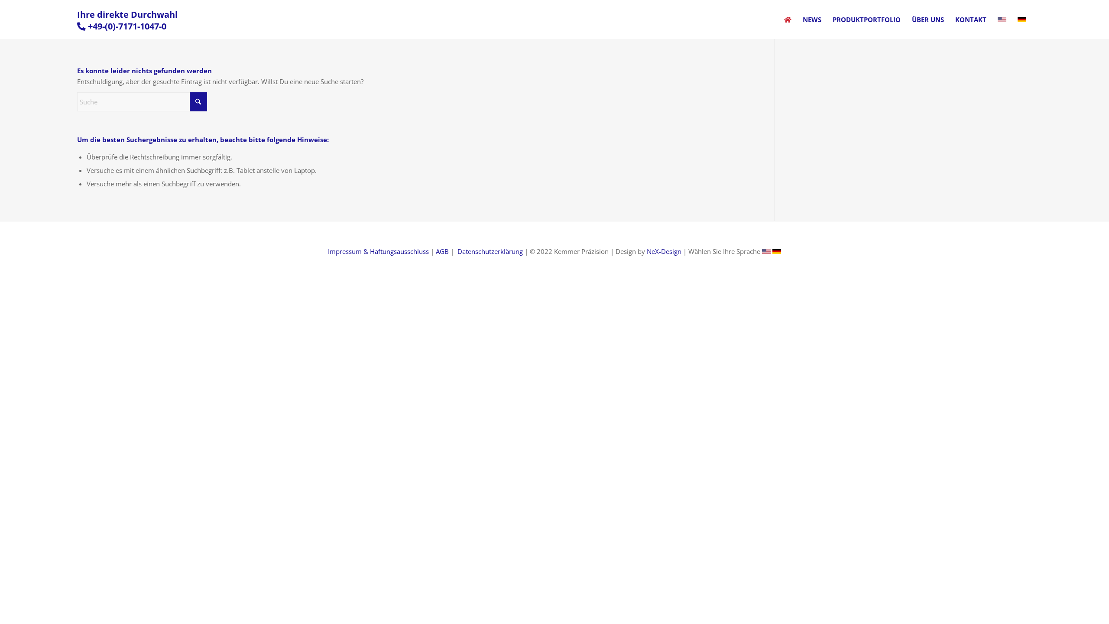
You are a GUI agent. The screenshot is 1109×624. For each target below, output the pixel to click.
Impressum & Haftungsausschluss (378, 251)
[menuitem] (787, 19)
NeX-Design (664, 251)
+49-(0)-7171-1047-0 (127, 26)
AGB (442, 251)
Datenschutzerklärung (490, 251)
